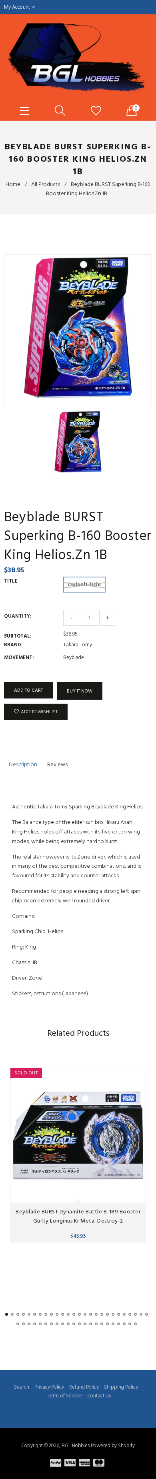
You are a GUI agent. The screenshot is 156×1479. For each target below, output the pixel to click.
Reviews (57, 764)
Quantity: (17, 616)
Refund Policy (84, 1387)
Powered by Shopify (113, 1445)
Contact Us (99, 1395)
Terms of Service (64, 1395)
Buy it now (79, 691)
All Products (45, 184)
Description (23, 764)
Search (21, 1387)
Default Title (84, 584)
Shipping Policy (121, 1387)
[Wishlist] (96, 111)
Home (13, 184)
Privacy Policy (49, 1387)
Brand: (13, 644)
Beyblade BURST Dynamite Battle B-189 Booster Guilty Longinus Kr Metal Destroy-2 (78, 1216)
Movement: (19, 657)
